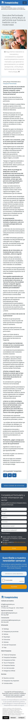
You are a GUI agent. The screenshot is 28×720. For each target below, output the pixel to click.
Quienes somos (19, 699)
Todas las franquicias (10, 655)
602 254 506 (4, 622)
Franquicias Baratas (9, 665)
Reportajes (7, 637)
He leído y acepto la (14, 543)
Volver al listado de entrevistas (14, 485)
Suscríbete (14, 586)
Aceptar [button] (6, 717)
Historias (6, 642)
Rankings (6, 629)
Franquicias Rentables (10, 657)
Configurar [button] (21, 717)
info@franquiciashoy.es (8, 604)
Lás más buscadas (9, 668)
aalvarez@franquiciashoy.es (9, 613)
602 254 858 (4, 615)
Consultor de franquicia (8, 699)
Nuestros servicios (9, 678)
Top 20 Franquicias (9, 663)
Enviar (14, 548)
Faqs (5, 647)
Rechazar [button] (13, 717)
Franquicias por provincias (11, 631)
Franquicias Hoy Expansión (11, 680)
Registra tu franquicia (13, 703)
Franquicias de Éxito (9, 660)
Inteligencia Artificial (9, 670)
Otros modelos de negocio (17, 705)
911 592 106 (4, 606)
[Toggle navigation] (24, 2)
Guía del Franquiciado (10, 645)
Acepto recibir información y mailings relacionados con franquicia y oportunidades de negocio (14, 538)
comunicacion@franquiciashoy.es (10, 620)
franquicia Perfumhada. (10, 83)
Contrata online (8, 683)
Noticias (6, 634)
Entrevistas (7, 639)
